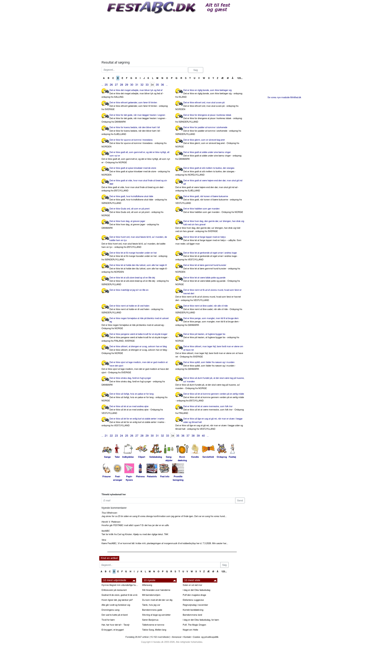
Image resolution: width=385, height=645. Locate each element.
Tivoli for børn (108, 619)
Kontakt (187, 636)
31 (136, 84)
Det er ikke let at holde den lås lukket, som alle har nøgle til (135, 268)
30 (131, 84)
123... (240, 78)
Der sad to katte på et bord (115, 614)
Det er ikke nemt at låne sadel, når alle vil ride (208, 309)
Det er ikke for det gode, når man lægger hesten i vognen (134, 118)
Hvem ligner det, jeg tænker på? (117, 599)
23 (116, 435)
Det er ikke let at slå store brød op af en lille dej (135, 281)
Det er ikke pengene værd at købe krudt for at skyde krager (135, 337)
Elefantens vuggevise (193, 599)
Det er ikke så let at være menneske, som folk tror (209, 409)
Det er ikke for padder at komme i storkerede (208, 131)
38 (193, 435)
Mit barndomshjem (151, 594)
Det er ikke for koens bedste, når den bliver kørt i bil (131, 131)
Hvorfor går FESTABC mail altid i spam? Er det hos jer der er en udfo (135, 525)
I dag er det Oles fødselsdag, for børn (201, 619)
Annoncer (177, 636)
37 (187, 435)
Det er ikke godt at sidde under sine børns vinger (208, 155)
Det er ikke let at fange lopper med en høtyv (208, 240)
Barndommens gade (152, 609)
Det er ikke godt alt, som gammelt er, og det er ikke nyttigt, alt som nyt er (136, 157)
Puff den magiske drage (194, 594)
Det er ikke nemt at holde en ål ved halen (132, 309)
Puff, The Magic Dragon (194, 624)
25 (106, 84)
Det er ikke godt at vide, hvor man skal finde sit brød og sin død (134, 185)
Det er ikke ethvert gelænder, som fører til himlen (135, 106)
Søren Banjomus (150, 619)
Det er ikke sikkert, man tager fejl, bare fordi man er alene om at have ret (209, 351)
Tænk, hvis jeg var (151, 604)
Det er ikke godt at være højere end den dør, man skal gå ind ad (208, 185)
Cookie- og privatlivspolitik (206, 636)
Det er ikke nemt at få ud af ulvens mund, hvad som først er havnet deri (208, 295)
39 (198, 435)
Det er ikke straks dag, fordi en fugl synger (133, 381)
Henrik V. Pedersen (111, 521)
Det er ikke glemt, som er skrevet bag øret (207, 143)
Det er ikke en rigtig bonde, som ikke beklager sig (208, 93)
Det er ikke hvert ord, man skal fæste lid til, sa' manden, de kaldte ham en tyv (134, 242)
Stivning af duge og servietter (156, 614)
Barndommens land (192, 614)
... (102, 84)
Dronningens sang (110, 609)
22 (111, 435)
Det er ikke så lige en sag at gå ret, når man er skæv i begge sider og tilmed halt (209, 423)
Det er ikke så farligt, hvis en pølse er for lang (134, 397)
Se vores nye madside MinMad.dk (284, 97)
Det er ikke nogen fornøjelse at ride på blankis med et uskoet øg (135, 323)
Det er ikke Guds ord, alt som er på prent (132, 212)
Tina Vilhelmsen (109, 512)
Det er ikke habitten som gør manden (213, 210)
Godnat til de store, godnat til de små (119, 594)
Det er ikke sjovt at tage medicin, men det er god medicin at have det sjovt (135, 367)
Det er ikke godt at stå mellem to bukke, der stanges (205, 171)
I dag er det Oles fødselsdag (196, 589)
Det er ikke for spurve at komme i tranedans (134, 143)
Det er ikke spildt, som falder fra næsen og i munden (205, 365)
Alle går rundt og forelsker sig (116, 604)
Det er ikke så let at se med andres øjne (132, 409)
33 (147, 84)
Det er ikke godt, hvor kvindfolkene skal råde (134, 199)
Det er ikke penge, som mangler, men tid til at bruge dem (207, 321)
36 (162, 84)
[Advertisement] (173, 36)
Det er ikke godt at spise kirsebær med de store (136, 171)
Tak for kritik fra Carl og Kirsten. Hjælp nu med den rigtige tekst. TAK (135, 534)
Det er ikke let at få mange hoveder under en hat (134, 256)
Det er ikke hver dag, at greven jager (130, 224)
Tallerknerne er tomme (153, 624)
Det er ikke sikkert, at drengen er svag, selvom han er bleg (135, 350)
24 (121, 435)
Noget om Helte (190, 629)
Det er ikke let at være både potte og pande (207, 281)
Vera (104, 539)
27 (116, 84)
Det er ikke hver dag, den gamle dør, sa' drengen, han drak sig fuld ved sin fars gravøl (209, 226)
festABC (106, 530)
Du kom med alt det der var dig (157, 599)
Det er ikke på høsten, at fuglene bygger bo (207, 337)
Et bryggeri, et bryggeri (113, 629)
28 (121, 84)
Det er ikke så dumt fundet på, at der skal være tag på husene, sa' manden (209, 383)
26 (111, 84)
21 (106, 435)
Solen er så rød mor (192, 584)
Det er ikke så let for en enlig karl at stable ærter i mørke (134, 422)
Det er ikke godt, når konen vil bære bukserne (208, 199)
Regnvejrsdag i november (195, 604)
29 (126, 84)
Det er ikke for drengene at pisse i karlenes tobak (208, 118)
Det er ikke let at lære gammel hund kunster (207, 268)
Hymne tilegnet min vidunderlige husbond (120, 584)
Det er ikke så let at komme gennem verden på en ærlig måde (209, 397)
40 (203, 435)
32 (141, 84)
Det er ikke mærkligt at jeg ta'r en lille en (128, 289)
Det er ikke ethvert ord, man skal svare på (206, 106)
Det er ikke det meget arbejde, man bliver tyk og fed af (133, 93)
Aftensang (147, 584)
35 (157, 84)
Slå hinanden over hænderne (156, 589)
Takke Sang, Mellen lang (154, 629)
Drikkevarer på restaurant (114, 589)
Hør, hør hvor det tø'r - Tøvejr (115, 624)
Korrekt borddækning (193, 609)
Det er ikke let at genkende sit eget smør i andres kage (206, 256)
